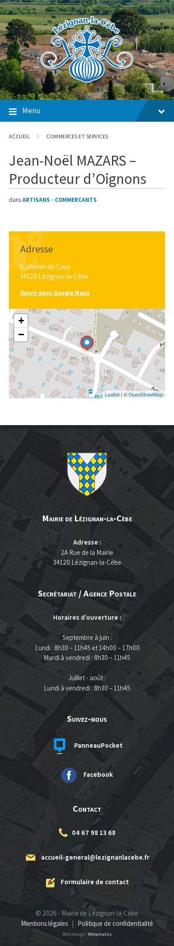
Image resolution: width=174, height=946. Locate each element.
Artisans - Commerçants (59, 200)
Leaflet (112, 394)
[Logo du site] (87, 82)
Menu (31, 110)
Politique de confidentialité (115, 923)
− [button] (21, 334)
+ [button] (21, 320)
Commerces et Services (77, 136)
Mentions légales (44, 923)
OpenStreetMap (145, 394)
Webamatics (100, 934)
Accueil (19, 136)
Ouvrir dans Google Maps (55, 293)
